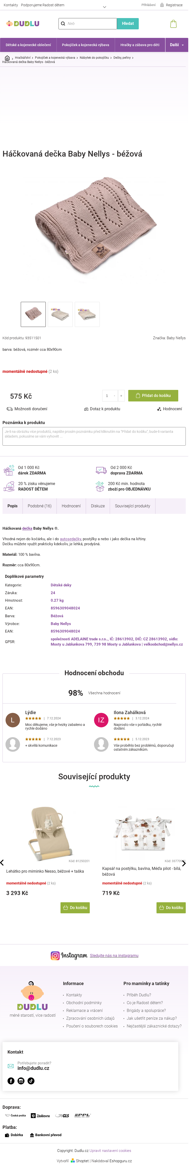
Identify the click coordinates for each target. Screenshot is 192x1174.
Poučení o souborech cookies (92, 1026)
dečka (27, 528)
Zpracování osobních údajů (90, 1018)
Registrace (174, 5)
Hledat (128, 23)
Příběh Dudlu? (139, 995)
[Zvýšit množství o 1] (121, 395)
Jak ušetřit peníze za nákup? (152, 1018)
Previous (2, 863)
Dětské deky (61, 585)
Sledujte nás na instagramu (114, 955)
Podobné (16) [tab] (40, 506)
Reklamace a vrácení (84, 1010)
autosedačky (70, 539)
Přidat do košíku (156, 395)
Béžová (57, 616)
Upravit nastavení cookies (110, 1150)
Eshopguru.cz (121, 1161)
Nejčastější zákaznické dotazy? (154, 1026)
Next (184, 863)
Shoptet (82, 1161)
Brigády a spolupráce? (146, 1010)
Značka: (169, 338)
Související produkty (132, 506)
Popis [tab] (13, 506)
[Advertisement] (96, 108)
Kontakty (11, 5)
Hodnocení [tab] (172, 408)
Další (174, 44)
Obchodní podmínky (84, 1002)
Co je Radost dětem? (145, 1002)
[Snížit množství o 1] (114, 395)
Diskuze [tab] (98, 506)
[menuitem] (28, 45)
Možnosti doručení (30, 408)
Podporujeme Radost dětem (42, 5)
